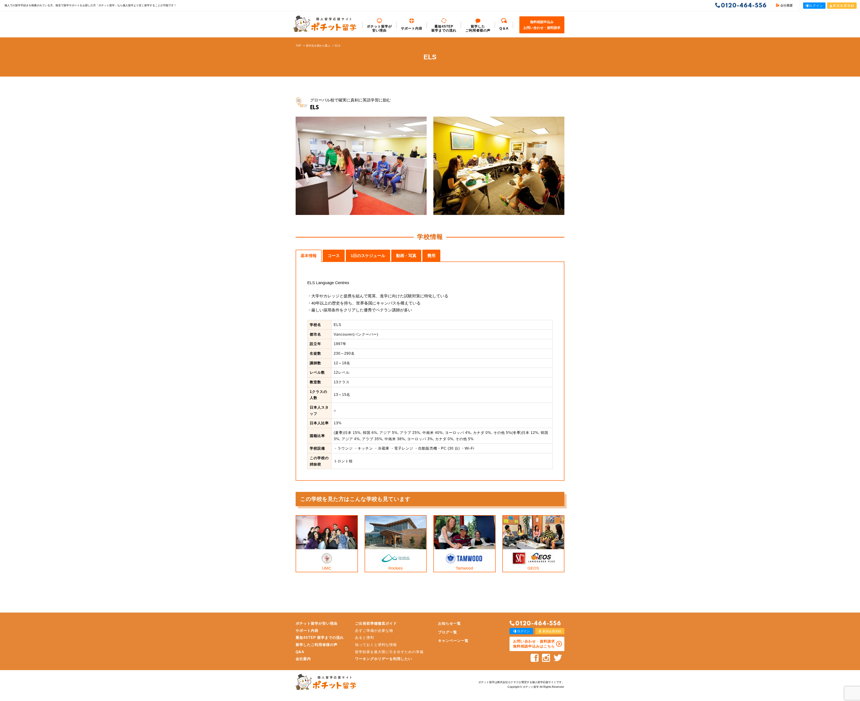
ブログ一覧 (447, 632)
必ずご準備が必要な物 (374, 630)
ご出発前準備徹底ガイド (376, 623)
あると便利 (364, 637)
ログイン (816, 5)
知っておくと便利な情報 (376, 645)
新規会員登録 (843, 5)
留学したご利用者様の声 (317, 645)
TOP (298, 45)
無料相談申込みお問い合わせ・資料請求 (541, 25)
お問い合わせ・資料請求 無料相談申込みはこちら (534, 643)
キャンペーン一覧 (453, 641)
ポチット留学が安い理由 (379, 28)
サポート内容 (411, 28)
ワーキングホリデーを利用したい (383, 659)
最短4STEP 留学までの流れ (443, 28)
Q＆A (504, 28)
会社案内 (303, 659)
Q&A (300, 652)
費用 (431, 255)
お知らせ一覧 (449, 623)
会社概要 (786, 5)
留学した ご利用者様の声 (477, 28)
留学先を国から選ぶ (318, 45)
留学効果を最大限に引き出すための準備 (389, 652)
